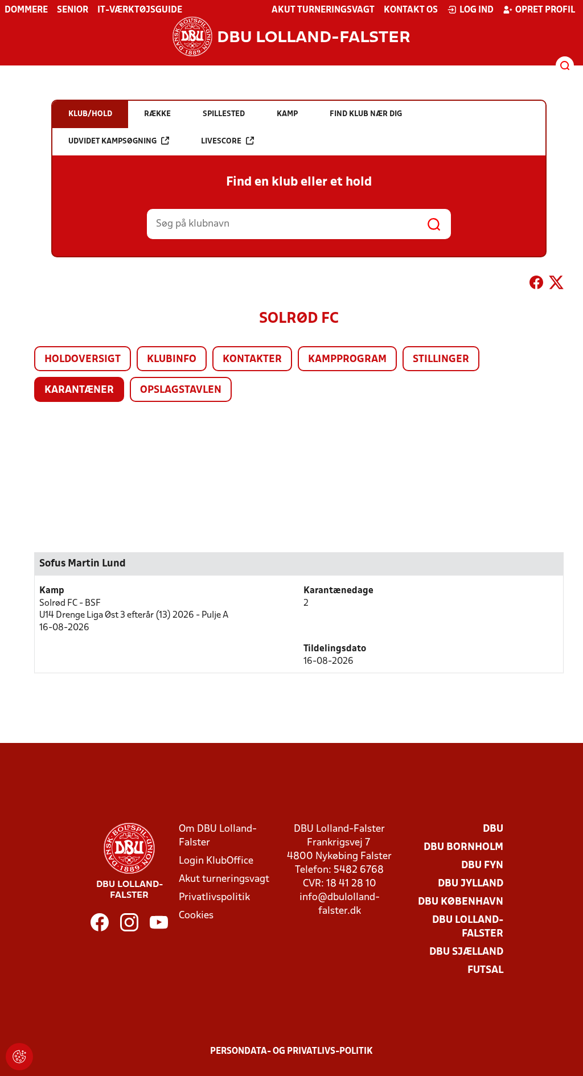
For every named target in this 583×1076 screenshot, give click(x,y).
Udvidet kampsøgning (112, 141)
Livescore (221, 141)
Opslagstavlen (180, 390)
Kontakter (252, 359)
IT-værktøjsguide (139, 10)
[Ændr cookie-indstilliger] (19, 1056)
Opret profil (545, 10)
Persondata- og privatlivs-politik (291, 1052)
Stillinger (441, 359)
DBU (493, 829)
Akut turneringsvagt (323, 10)
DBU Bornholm (463, 847)
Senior (72, 10)
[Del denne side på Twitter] (556, 285)
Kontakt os (411, 10)
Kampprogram (347, 359)
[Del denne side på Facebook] (536, 285)
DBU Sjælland (466, 952)
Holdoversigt (82, 359)
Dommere (26, 10)
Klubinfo (171, 359)
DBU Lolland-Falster (467, 927)
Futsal (485, 970)
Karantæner (79, 390)
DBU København (460, 902)
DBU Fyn (482, 865)
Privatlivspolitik (214, 897)
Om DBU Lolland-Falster (218, 836)
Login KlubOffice (216, 861)
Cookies (196, 916)
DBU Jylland (470, 884)
